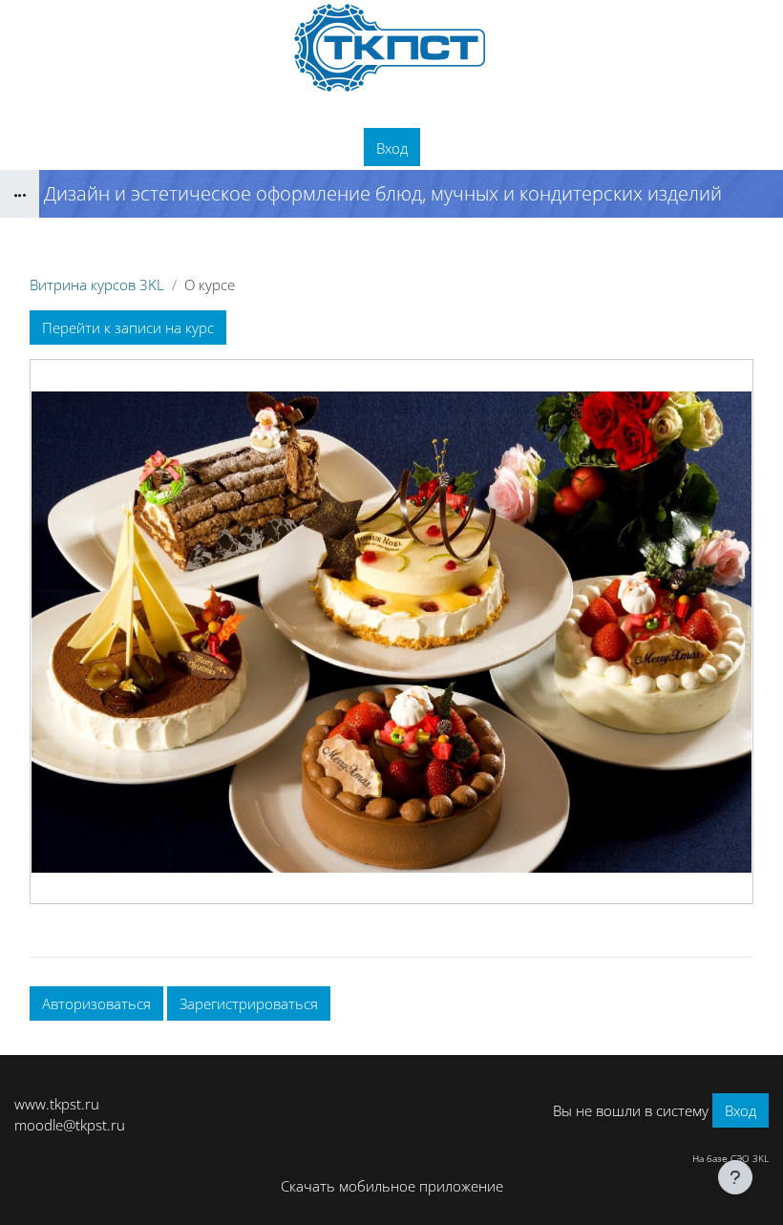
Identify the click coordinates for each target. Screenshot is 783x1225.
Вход (392, 148)
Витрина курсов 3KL (97, 284)
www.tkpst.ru (56, 1103)
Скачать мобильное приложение (392, 1185)
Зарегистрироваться (249, 1003)
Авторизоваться (96, 1003)
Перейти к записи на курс (128, 327)
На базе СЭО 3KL (730, 1158)
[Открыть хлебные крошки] (19, 194)
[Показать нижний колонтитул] (735, 1177)
